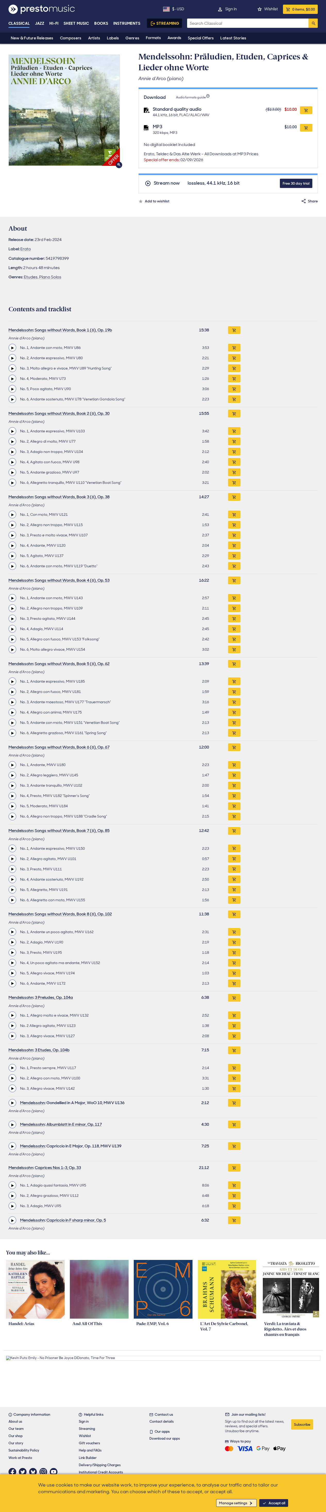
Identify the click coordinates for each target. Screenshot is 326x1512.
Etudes (31, 277)
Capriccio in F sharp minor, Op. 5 (76, 1220)
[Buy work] (234, 330)
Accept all (277, 1503)
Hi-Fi (53, 23)
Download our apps (164, 1438)
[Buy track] (234, 347)
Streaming (167, 23)
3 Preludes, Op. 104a (54, 997)
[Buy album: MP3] (306, 128)
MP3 (157, 127)
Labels (113, 38)
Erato (25, 249)
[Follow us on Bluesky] (34, 1472)
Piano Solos (50, 277)
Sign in (231, 9)
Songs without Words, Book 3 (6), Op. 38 (72, 497)
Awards (174, 37)
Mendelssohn (21, 330)
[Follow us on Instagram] (44, 1472)
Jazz (40, 23)
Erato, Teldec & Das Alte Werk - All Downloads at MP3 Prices (201, 156)
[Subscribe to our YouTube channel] (55, 1472)
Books (101, 23)
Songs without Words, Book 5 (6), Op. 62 (72, 663)
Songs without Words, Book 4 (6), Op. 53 (72, 580)
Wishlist (271, 9)
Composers (70, 38)
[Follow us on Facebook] (14, 1472)
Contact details (161, 1421)
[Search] (313, 23)
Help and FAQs (90, 1450)
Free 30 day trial (296, 183)
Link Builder (88, 1458)
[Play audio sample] (12, 347)
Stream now (167, 183)
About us (15, 1421)
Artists (94, 38)
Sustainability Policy (24, 1450)
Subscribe (302, 1424)
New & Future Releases (32, 38)
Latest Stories (233, 38)
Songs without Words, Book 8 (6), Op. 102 (73, 914)
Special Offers (201, 38)
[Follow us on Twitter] (24, 1472)
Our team (16, 1429)
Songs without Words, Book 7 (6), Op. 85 (72, 830)
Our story (16, 1443)
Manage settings (233, 1503)
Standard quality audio (177, 109)
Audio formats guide (191, 97)
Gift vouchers (89, 1443)
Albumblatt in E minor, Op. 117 (74, 1124)
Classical (19, 23)
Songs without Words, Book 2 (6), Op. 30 (72, 413)
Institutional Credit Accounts (101, 1472)
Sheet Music (76, 23)
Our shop (16, 1436)
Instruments (126, 23)
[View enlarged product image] (64, 110)
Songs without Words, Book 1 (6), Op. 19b (73, 330)
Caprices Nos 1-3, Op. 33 (58, 1167)
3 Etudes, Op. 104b (52, 1050)
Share (313, 201)
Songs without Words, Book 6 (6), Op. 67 (72, 747)
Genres (132, 38)
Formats (153, 37)
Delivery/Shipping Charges (100, 1465)
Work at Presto (20, 1458)
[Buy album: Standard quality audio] (306, 110)
